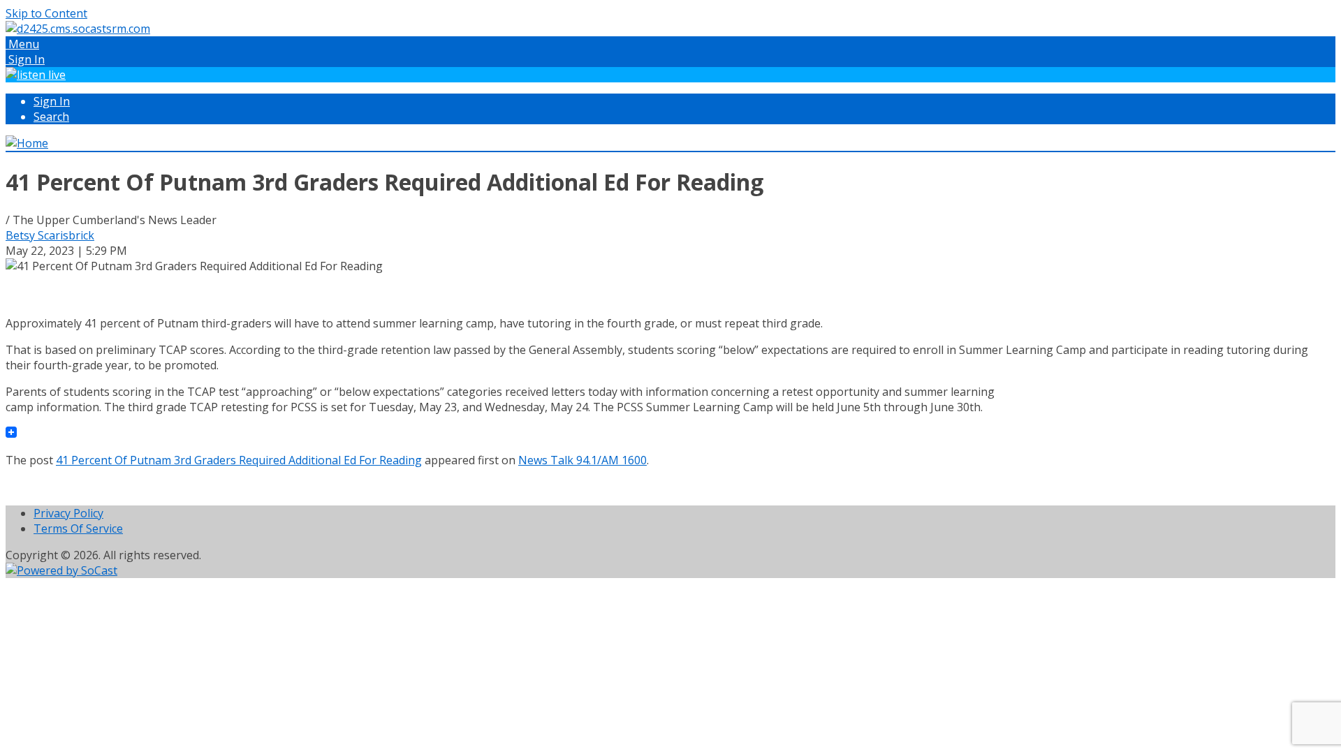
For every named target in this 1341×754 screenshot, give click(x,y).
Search (51, 116)
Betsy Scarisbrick (50, 235)
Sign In (52, 101)
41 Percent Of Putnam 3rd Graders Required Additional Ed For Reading (239, 460)
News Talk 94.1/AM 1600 (582, 460)
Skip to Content (46, 13)
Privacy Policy (68, 513)
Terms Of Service (78, 528)
